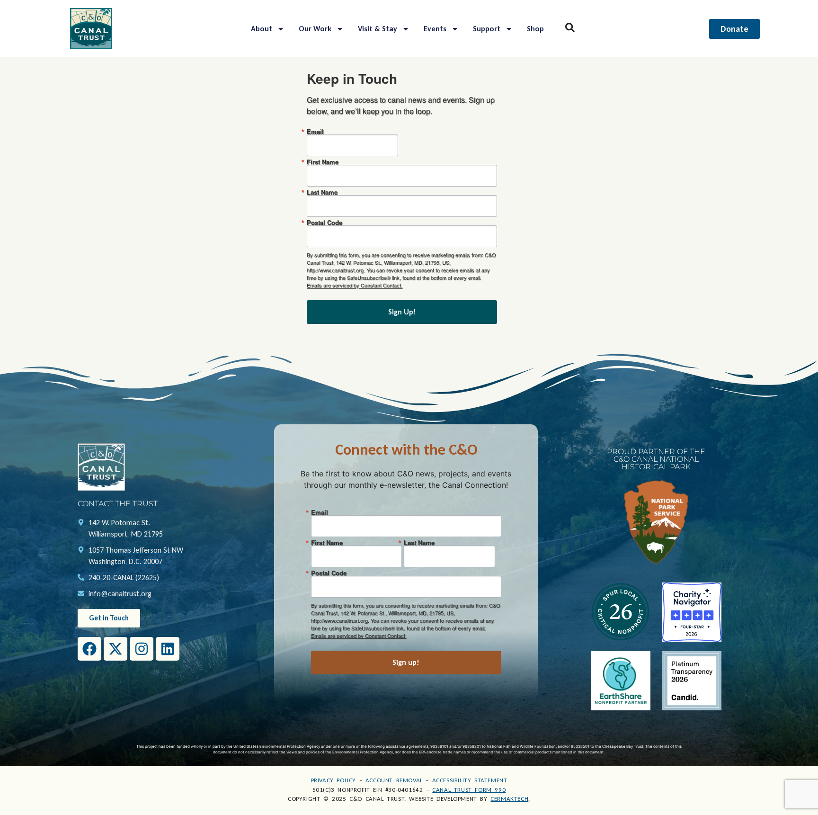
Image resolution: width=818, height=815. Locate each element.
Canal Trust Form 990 (469, 789)
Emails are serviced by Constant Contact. (354, 285)
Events (435, 28)
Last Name (322, 192)
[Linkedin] (167, 649)
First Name (322, 162)
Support (486, 28)
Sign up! (405, 662)
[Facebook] (89, 649)
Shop (535, 28)
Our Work (315, 28)
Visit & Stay (377, 28)
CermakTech (509, 798)
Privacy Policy (333, 780)
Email (315, 131)
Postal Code (324, 222)
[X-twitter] (115, 649)
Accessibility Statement (469, 780)
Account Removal (394, 780)
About (261, 28)
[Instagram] (141, 649)
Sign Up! (402, 311)
